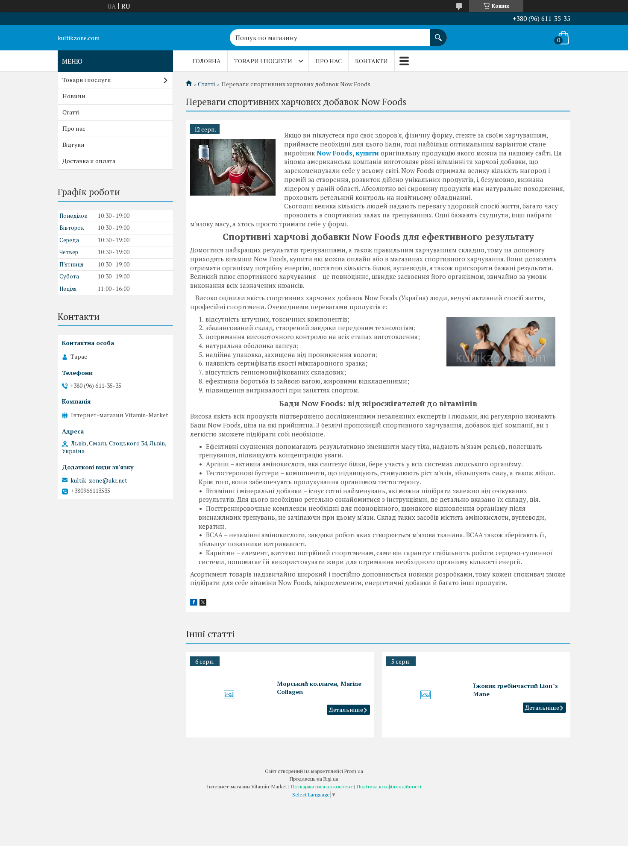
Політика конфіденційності (389, 786)
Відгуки (73, 145)
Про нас (328, 61)
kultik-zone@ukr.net (98, 480)
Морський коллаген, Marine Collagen (319, 687)
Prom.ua (353, 771)
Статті (206, 84)
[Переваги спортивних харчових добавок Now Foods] (233, 167)
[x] (203, 603)
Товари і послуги (263, 61)
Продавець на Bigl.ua (314, 779)
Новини (73, 96)
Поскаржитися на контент (322, 786)
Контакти (371, 61)
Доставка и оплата (88, 161)
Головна (206, 61)
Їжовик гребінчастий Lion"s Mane (515, 690)
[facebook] (193, 603)
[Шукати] (438, 33)
